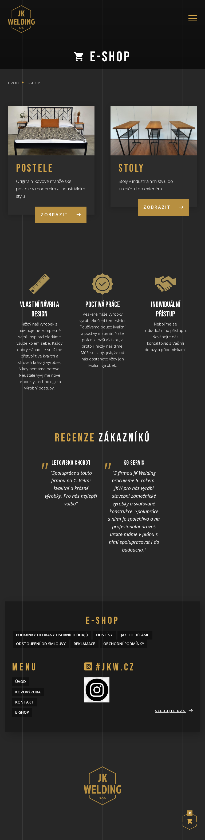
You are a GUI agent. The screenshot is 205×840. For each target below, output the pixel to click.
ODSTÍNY (104, 634)
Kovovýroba (28, 691)
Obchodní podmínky (123, 643)
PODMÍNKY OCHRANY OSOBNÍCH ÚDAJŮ (52, 634)
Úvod (13, 83)
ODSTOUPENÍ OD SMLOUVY (41, 643)
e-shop (33, 83)
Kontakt (24, 702)
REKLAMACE (84, 643)
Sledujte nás (170, 710)
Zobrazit (54, 215)
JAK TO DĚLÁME (135, 634)
